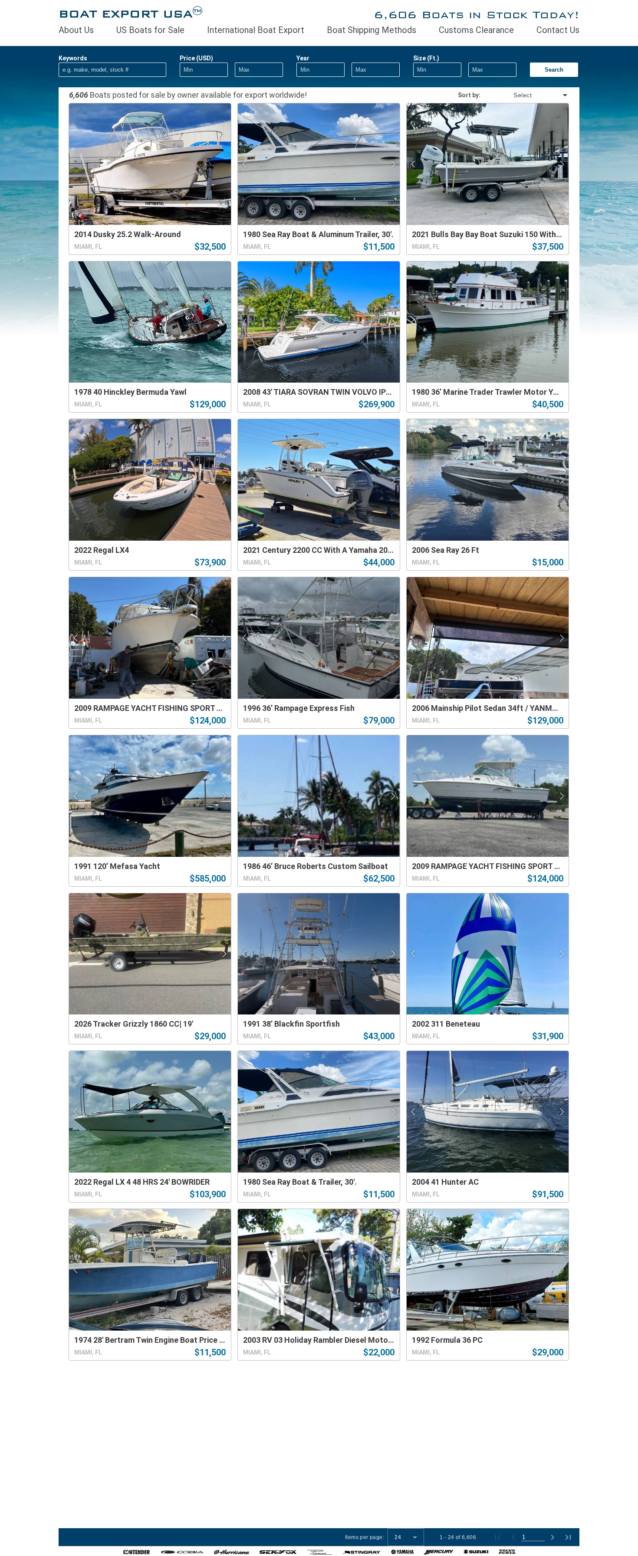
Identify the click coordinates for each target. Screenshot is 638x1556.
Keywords (73, 58)
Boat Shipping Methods (371, 30)
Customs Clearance (476, 30)
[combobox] (524, 95)
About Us (76, 30)
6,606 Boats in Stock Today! (476, 14)
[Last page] (568, 1537)
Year (302, 58)
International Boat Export (255, 30)
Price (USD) (196, 58)
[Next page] (552, 1537)
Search (554, 69)
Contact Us (557, 30)
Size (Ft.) (426, 58)
